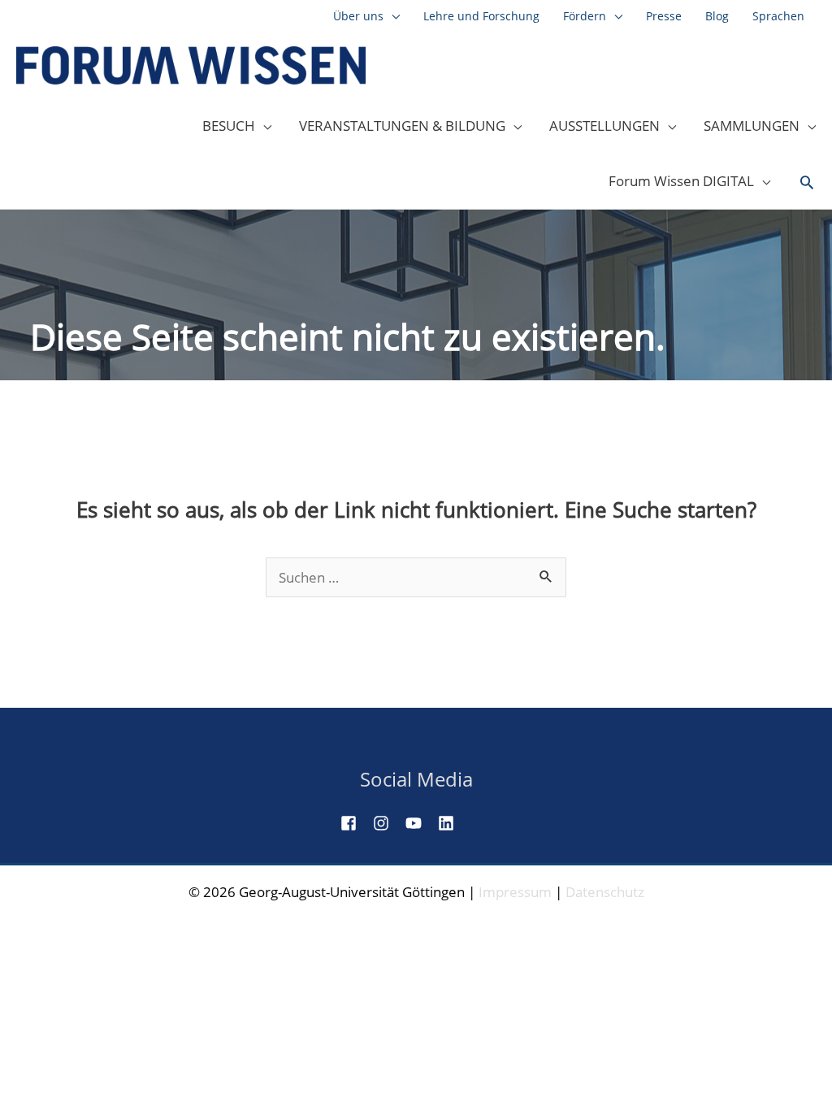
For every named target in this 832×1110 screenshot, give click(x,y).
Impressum (515, 891)
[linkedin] (452, 823)
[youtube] (420, 823)
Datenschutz (605, 891)
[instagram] (387, 823)
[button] (807, 183)
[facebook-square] (355, 823)
